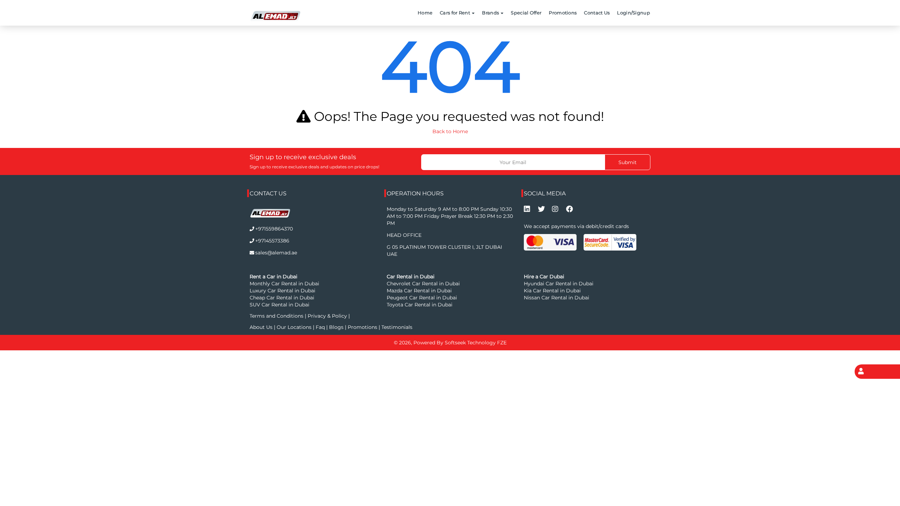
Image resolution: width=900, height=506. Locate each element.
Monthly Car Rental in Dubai (284, 283)
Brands (491, 12)
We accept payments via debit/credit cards (576, 226)
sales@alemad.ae (276, 252)
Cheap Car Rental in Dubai (282, 297)
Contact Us (597, 12)
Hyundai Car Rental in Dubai (558, 283)
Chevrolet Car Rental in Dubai (423, 283)
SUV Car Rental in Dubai (279, 304)
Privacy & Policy (327, 316)
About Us (262, 327)
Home (425, 12)
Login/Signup (633, 12)
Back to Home (450, 131)
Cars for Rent (455, 12)
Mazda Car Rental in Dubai (419, 290)
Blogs (337, 327)
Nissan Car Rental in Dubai (556, 297)
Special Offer (526, 12)
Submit (627, 162)
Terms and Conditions (277, 316)
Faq (320, 327)
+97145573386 (272, 241)
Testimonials (396, 327)
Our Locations (295, 327)
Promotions (563, 12)
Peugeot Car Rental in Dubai (422, 297)
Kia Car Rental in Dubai (552, 290)
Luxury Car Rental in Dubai (282, 290)
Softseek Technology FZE (476, 342)
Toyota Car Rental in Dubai (419, 304)
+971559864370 (274, 229)
